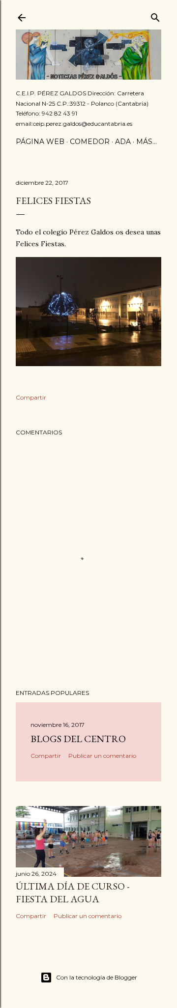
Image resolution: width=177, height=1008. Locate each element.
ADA (123, 141)
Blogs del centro (78, 738)
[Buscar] (155, 15)
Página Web (40, 141)
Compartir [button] (31, 397)
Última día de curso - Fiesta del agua (72, 892)
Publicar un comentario (102, 755)
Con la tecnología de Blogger (96, 977)
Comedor (90, 141)
